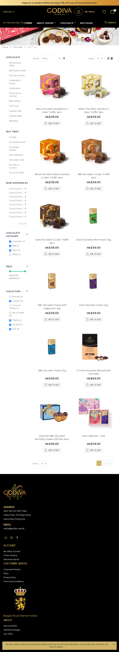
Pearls (17, 320)
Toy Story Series (17, 75)
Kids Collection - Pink (93, 435)
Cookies (18, 300)
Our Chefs (8, 634)
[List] (112, 59)
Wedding (13, 120)
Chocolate (18, 47)
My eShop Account (12, 551)
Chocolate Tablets (14, 148)
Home (5, 47)
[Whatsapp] (6, 538)
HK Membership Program (16, 22)
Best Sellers (15, 100)
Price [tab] (9, 266)
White (17, 254)
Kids (16, 328)
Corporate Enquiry (12, 569)
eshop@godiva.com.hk (14, 528)
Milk (16, 245)
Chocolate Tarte (16, 159)
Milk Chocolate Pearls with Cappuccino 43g (52, 306)
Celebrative (14, 88)
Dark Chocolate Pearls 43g (93, 304)
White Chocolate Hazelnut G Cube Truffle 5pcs (93, 110)
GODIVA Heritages (12, 630)
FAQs (6, 573)
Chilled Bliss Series (15, 82)
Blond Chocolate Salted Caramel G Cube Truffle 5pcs (52, 176)
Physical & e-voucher (15, 94)
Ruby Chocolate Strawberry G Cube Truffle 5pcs (52, 110)
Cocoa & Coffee (16, 172)
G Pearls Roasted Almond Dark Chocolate (94, 372)
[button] (104, 11)
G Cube (12, 137)
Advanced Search (11, 559)
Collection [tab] (13, 291)
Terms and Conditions (14, 581)
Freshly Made (15, 115)
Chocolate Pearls (17, 142)
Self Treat (14, 105)
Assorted (19, 241)
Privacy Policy (10, 577)
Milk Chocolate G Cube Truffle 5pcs (94, 176)
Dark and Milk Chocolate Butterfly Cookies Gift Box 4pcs (52, 437)
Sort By (36, 58)
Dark (16, 250)
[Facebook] (17, 537)
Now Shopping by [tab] (17, 182)
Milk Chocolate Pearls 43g (52, 370)
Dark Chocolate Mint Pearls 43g (93, 239)
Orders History (10, 555)
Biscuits (17, 296)
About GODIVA (10, 626)
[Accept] (114, 644)
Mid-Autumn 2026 (17, 70)
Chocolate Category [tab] (13, 234)
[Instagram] (11, 537)
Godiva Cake (15, 111)
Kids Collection (16, 154)
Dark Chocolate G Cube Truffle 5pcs (52, 241)
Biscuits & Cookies (13, 166)
